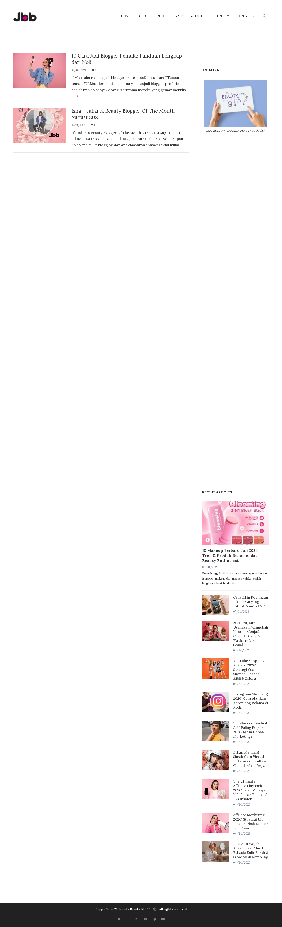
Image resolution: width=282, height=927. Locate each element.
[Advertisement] (235, 311)
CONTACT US (246, 16)
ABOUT (143, 16)
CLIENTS (219, 16)
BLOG (161, 16)
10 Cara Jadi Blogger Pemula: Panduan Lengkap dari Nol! (126, 58)
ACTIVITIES (198, 16)
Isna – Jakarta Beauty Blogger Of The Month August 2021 (123, 114)
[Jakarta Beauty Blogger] (25, 17)
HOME (125, 16)
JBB (176, 16)
